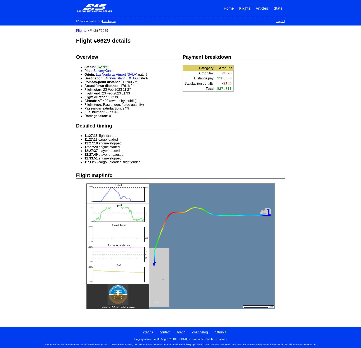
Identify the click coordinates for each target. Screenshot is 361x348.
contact (165, 332)
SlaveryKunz (102, 71)
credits (148, 332)
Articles (262, 8)
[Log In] (280, 21)
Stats (278, 8)
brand (181, 332)
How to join (109, 21)
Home (229, 8)
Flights (244, 8)
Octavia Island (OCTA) (121, 78)
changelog (200, 332)
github (219, 332)
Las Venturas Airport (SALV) (116, 74)
